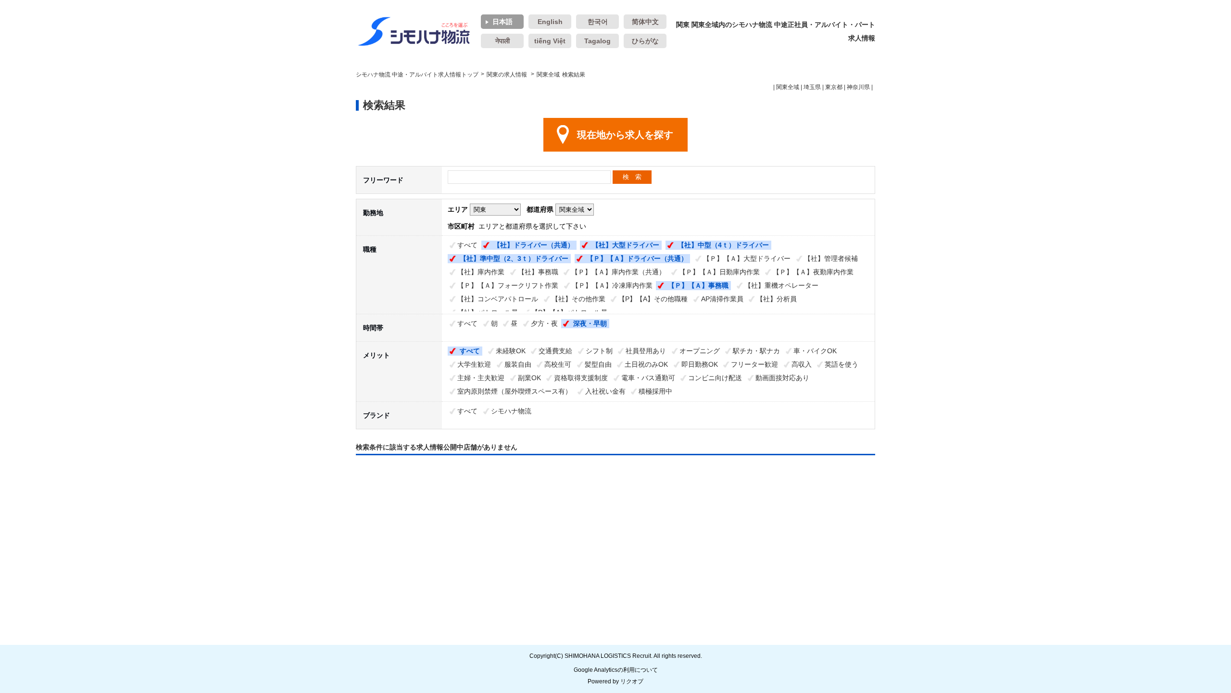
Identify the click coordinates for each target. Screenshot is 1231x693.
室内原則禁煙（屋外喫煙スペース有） (514, 391)
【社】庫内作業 (480, 272)
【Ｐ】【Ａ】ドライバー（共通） (637, 258)
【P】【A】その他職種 (653, 299)
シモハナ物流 (511, 411)
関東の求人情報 (507, 74)
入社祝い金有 (605, 391)
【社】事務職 (538, 272)
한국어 (598, 22)
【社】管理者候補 (831, 258)
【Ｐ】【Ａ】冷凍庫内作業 (612, 285)
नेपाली (502, 41)
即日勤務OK (699, 364)
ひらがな (645, 41)
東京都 (833, 87)
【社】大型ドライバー (625, 245)
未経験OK (511, 351)
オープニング (699, 351)
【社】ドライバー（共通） (533, 245)
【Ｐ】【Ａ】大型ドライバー (747, 258)
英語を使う (841, 364)
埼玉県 (812, 87)
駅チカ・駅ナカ (756, 351)
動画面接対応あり (782, 378)
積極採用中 (655, 391)
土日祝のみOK (646, 364)
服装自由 (517, 364)
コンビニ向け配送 (715, 378)
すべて (467, 245)
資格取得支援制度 (581, 378)
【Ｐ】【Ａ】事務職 (698, 285)
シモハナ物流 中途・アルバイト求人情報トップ (417, 74)
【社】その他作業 (578, 299)
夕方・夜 (544, 323)
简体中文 (645, 22)
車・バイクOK (815, 351)
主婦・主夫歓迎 (480, 378)
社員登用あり (646, 351)
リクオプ (631, 681)
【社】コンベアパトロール (497, 299)
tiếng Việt (549, 41)
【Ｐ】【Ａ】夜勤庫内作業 (813, 272)
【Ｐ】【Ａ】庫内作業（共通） (618, 272)
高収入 (801, 364)
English (550, 22)
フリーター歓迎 (754, 364)
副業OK (529, 378)
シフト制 (599, 351)
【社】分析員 (776, 299)
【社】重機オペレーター (781, 285)
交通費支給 (555, 351)
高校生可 (557, 364)
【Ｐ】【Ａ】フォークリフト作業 (507, 285)
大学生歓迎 (474, 364)
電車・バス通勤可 (648, 378)
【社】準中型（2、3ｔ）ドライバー (514, 258)
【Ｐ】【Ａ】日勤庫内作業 (719, 272)
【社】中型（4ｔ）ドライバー (723, 245)
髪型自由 (598, 364)
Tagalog (597, 41)
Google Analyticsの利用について (616, 670)
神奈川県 (858, 87)
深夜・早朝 (590, 323)
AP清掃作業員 (722, 299)
